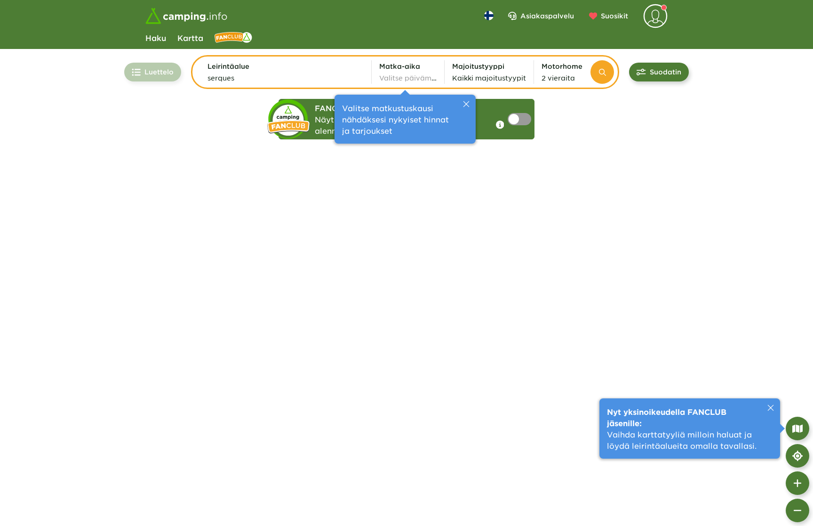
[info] (500, 125)
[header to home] (186, 16)
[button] (285, 72)
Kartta (190, 37)
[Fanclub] (233, 37)
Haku (155, 37)
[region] (406, 287)
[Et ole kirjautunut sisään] (655, 16)
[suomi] (489, 15)
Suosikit (614, 16)
